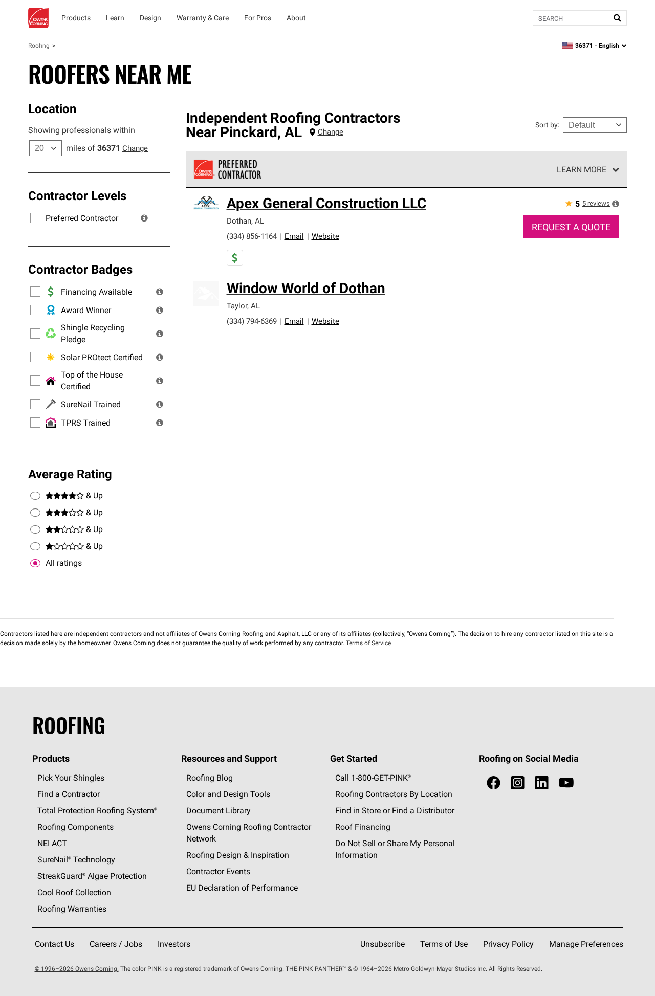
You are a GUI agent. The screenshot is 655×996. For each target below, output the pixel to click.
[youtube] (566, 782)
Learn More (581, 169)
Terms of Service (368, 643)
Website (325, 236)
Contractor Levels (77, 195)
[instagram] (518, 783)
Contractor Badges (80, 269)
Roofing (39, 45)
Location (52, 108)
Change (135, 148)
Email (294, 236)
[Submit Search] (617, 18)
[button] (144, 218)
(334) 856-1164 (252, 236)
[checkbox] (35, 563)
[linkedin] (542, 783)
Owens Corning (38, 18)
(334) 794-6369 (252, 321)
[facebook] (494, 783)
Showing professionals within (81, 130)
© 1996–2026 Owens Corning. (77, 968)
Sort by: (547, 124)
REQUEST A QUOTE (571, 227)
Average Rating (70, 473)
